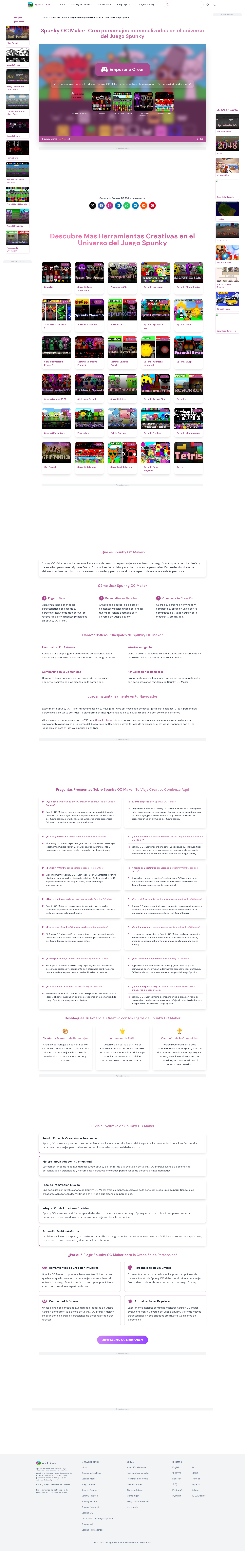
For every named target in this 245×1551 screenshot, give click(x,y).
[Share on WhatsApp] (126, 205)
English (175, 1467)
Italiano (195, 1490)
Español (196, 1484)
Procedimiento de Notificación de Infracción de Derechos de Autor (52, 1491)
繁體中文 (176, 1473)
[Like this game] (197, 139)
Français (196, 1478)
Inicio (63, 4)
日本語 (195, 1473)
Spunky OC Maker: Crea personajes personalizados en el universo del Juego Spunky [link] (90, 17)
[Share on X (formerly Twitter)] (92, 205)
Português (177, 1490)
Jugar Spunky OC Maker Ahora (122, 1340)
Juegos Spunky (146, 4)
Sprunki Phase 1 (104, 720)
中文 (194, 1467)
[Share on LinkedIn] (118, 205)
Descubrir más (134, 1484)
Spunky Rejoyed (90, 1495)
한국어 (175, 1484)
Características (135, 1490)
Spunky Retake (89, 1501)
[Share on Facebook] (101, 205)
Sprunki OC (87, 1512)
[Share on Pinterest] (152, 205)
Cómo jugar (133, 1495)
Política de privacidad (138, 1473)
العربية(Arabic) (199, 1495)
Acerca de (132, 1507)
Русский (176, 1495)
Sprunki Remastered (92, 1529)
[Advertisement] (17, 305)
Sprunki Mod (104, 4)
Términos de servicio (137, 1478)
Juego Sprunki (124, 4)
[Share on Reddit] (143, 205)
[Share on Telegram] (135, 205)
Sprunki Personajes (91, 1507)
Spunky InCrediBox (81, 4)
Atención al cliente (136, 1467)
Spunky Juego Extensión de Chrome (53, 1484)
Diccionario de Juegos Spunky (97, 1518)
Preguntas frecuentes (138, 1501)
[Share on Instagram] (109, 205)
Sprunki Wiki (88, 1524)
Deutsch (176, 1478)
